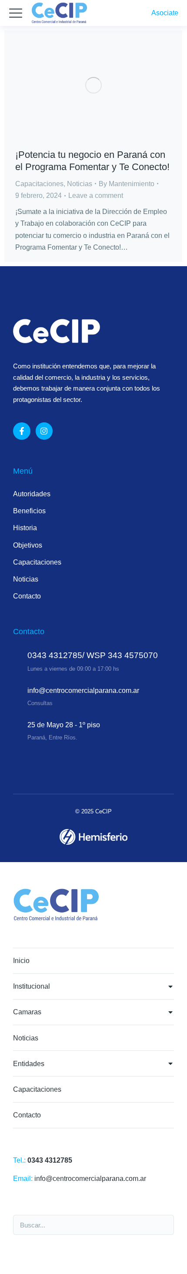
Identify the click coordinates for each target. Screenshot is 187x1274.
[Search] (162, 1224)
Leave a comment (95, 195)
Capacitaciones (39, 183)
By (126, 183)
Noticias (79, 183)
